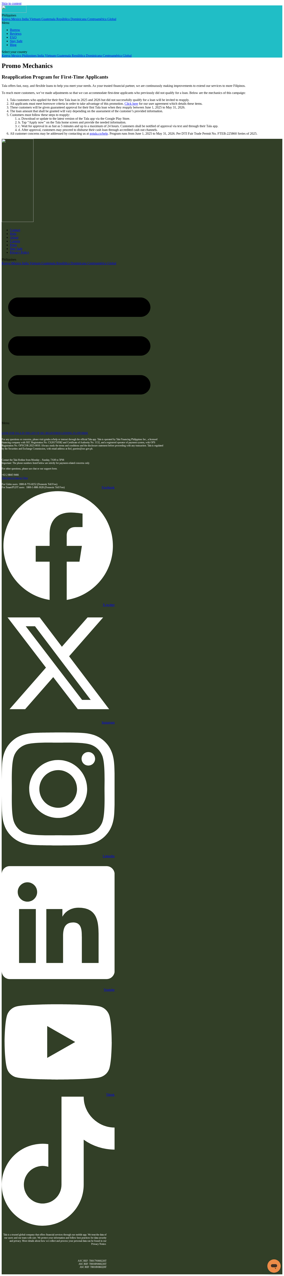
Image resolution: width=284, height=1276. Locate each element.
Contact (15, 230)
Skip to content (11, 3)
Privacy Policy (19, 252)
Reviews (15, 33)
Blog (13, 45)
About (14, 237)
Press (13, 245)
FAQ (13, 37)
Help (13, 233)
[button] (142, 23)
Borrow (15, 30)
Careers (15, 241)
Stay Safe (16, 41)
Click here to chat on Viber (15, 478)
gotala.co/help (99, 133)
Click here (131, 103)
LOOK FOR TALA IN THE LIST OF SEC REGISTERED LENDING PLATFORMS (45, 433)
